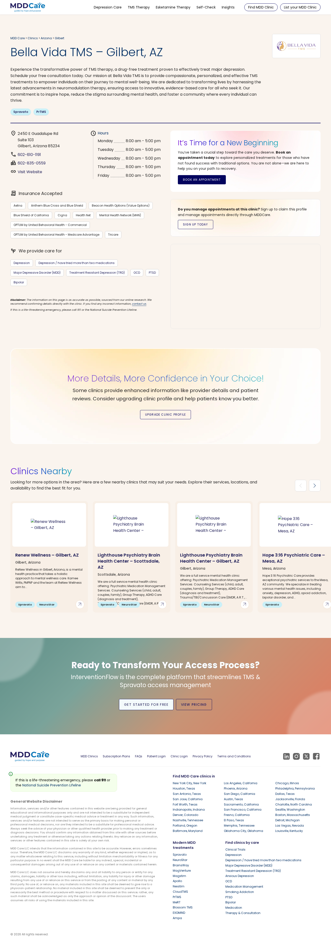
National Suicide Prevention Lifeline (51, 785)
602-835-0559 (32, 163)
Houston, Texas (184, 788)
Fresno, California (237, 815)
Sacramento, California (241, 804)
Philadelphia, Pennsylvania (295, 788)
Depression (22, 263)
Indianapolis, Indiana (189, 809)
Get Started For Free (146, 704)
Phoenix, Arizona (235, 788)
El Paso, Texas (234, 820)
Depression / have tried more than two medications (77, 263)
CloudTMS (180, 892)
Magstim (179, 876)
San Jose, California (188, 799)
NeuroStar (180, 860)
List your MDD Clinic (300, 7)
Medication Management (244, 886)
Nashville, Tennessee (188, 820)
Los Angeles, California (240, 783)
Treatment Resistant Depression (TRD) (97, 273)
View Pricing (194, 704)
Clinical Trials (235, 849)
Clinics (33, 38)
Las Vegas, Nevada (289, 825)
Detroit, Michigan (287, 820)
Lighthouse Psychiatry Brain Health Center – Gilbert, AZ (211, 558)
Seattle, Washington (290, 809)
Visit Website (30, 172)
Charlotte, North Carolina (293, 804)
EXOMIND (179, 913)
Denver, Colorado (185, 815)
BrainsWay (181, 865)
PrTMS (41, 112)
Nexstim (178, 886)
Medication (233, 908)
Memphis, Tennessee (239, 825)
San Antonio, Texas (187, 794)
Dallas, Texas (285, 794)
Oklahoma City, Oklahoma (243, 831)
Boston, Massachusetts (292, 815)
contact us (139, 304)
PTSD (152, 273)
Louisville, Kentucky (289, 831)
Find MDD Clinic (261, 7)
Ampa (177, 918)
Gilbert (59, 38)
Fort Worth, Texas (185, 804)
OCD (137, 273)
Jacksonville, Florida (290, 799)
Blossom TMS (183, 907)
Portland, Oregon (185, 825)
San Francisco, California (242, 809)
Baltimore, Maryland (188, 831)
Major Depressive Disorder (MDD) (37, 273)
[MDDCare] (27, 7)
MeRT (177, 902)
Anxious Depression (239, 876)
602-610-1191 (29, 154)
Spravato (20, 112)
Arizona (47, 38)
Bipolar (19, 282)
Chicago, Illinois (287, 783)
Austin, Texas (233, 799)
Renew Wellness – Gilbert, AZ (47, 555)
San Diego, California (239, 794)
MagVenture (182, 870)
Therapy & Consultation (242, 913)
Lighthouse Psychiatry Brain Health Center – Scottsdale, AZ (129, 561)
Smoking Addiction (239, 892)
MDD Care (17, 38)
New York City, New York (189, 783)
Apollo (177, 881)
